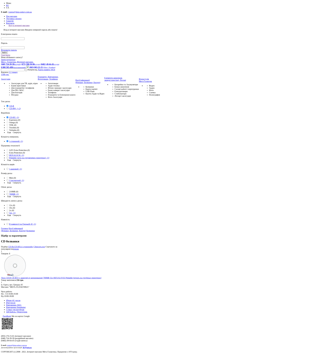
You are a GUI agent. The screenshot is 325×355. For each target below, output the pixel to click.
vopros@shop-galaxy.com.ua (20, 12)
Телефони (52, 92)
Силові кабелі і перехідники (127, 89)
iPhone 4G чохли (13, 300)
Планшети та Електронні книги (61, 95)
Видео (152, 86)
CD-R (11, 106)
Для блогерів (16, 92)
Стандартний (16, 180)
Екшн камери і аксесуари (59, 90)
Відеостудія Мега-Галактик (145, 80)
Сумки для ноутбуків (15, 310)
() (11, 64)
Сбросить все (39, 247)
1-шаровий (15, 169)
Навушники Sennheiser (16, 307)
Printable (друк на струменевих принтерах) (29, 158)
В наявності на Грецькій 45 (22, 224)
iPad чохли (10, 303)
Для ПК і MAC (17, 90)
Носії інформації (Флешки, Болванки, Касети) (87, 81)
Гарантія (9, 21)
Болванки (90, 87)
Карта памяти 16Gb (46, 70)
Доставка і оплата (13, 19)
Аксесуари (5, 79)
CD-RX (14, 117)
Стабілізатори (120, 94)
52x (12, 213)
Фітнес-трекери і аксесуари (59, 88)
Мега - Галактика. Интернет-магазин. (17, 62)
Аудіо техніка (54, 86)
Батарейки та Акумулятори (126, 84)
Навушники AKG (13, 305)
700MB (14, 194)
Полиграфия (154, 95)
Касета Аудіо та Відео (95, 94)
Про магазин (11, 16)
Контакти (10, 23)
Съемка (152, 92)
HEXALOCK (16, 155)
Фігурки (14, 95)
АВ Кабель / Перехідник (16, 312)
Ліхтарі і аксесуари (123, 96)
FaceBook (7, 316)
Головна (4, 228)
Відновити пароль (9, 50)
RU (7, 5)
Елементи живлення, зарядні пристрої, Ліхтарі (115, 79)
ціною (16, 249)
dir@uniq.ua (27, 348)
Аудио (152, 88)
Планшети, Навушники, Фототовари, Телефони (48, 78)
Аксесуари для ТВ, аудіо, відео (24, 83)
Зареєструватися (8, 60)
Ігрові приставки (18, 86)
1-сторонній (16, 141)
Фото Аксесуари (55, 97)
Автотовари (53, 83)
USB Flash (90, 91)
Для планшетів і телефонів (22, 88)
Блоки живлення (122, 87)
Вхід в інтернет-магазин (19, 25)
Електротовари (121, 91)
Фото (151, 90)
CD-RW (15, 108)
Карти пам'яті (91, 89)
